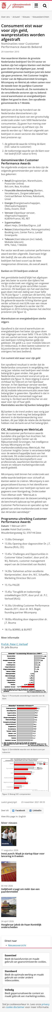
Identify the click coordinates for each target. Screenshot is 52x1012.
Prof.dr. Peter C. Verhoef (14, 644)
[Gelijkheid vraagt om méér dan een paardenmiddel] (8, 871)
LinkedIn (37, 810)
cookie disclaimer (15, 1007)
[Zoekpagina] (45, 6)
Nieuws (26, 16)
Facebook (20, 810)
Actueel (16, 16)
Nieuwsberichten (40, 16)
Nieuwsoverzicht (17, 945)
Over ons (5, 16)
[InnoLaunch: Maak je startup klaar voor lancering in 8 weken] (8, 836)
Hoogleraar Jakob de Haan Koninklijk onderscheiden (21, 926)
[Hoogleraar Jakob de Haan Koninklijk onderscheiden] (8, 907)
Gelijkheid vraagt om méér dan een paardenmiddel (20, 890)
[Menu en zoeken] (36, 6)
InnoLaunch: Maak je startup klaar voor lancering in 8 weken (22, 854)
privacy (45, 1004)
